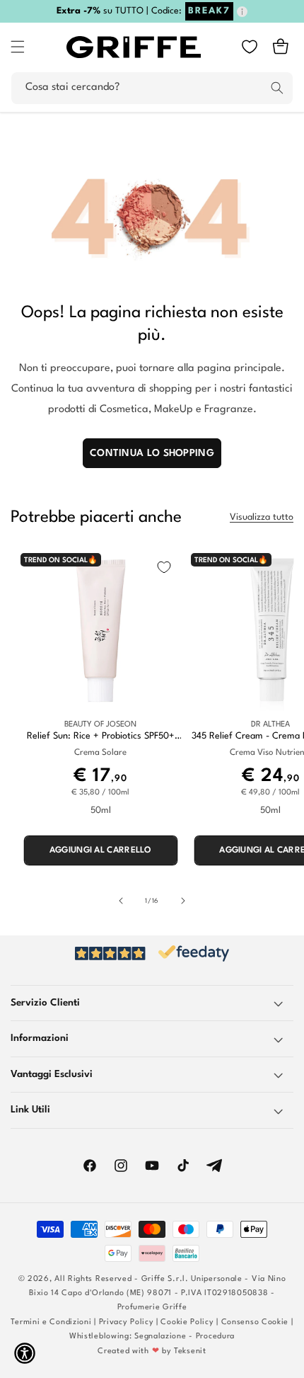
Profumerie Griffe (152, 1307)
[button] (17, 46)
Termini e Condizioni (51, 1322)
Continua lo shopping (152, 453)
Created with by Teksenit (152, 1351)
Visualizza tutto (261, 517)
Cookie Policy (187, 1322)
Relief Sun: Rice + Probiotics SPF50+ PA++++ (101, 736)
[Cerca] (277, 87)
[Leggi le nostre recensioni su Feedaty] (152, 953)
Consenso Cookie (255, 1322)
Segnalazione (160, 1336)
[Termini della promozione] (242, 11)
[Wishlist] (249, 46)
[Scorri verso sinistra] (120, 900)
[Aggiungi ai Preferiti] (164, 567)
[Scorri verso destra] (183, 900)
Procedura (215, 1336)
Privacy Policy (126, 1322)
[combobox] (152, 88)
